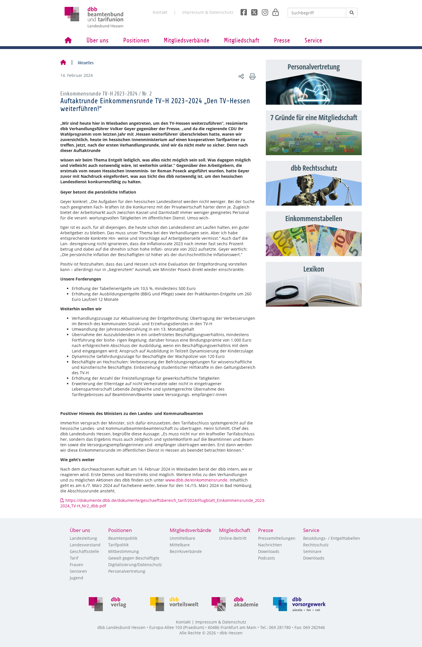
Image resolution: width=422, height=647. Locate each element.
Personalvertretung (126, 571)
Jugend (76, 577)
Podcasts (266, 558)
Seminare (312, 551)
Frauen (76, 564)
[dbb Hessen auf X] (252, 10)
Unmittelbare (182, 538)
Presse (282, 40)
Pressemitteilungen (276, 538)
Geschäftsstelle (84, 551)
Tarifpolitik (118, 544)
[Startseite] (63, 63)
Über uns (97, 40)
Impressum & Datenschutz (207, 12)
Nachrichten (270, 544)
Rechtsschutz (316, 544)
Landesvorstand (85, 544)
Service (313, 40)
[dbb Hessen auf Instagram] (263, 10)
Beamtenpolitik (122, 538)
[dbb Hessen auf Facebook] (241, 10)
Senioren (78, 571)
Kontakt (160, 12)
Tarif (74, 558)
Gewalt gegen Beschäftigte (133, 558)
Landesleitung (83, 538)
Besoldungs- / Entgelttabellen (331, 538)
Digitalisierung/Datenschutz (135, 564)
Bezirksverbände (186, 551)
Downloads (268, 551)
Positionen (136, 40)
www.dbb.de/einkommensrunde (196, 480)
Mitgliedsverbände (186, 40)
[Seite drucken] (251, 76)
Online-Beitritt (233, 538)
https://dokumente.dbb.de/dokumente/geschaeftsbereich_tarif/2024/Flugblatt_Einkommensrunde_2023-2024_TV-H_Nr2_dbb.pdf (163, 503)
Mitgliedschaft (241, 40)
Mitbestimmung (123, 551)
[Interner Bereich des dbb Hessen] (274, 10)
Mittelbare (180, 544)
